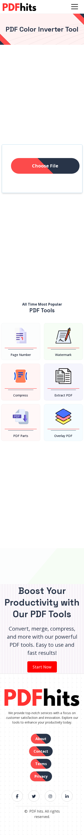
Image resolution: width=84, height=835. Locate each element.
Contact (41, 751)
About (40, 738)
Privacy (40, 776)
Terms (41, 763)
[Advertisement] (42, 100)
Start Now (42, 667)
